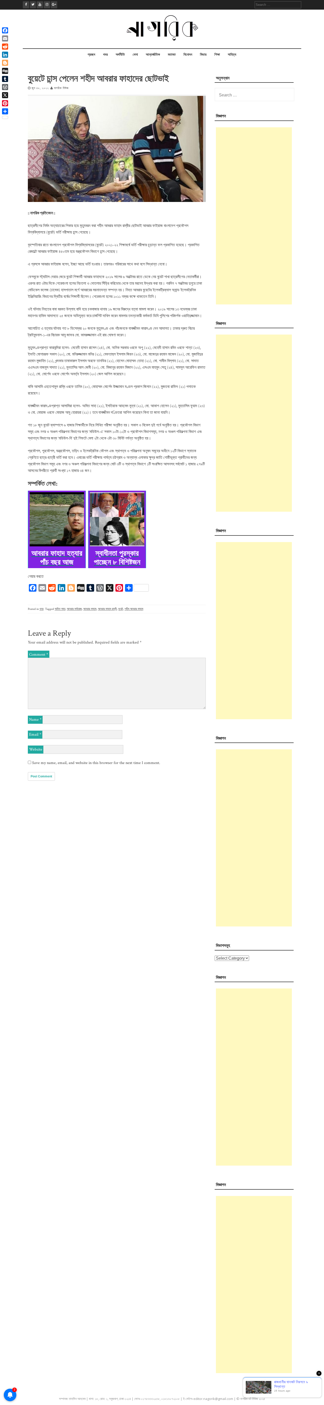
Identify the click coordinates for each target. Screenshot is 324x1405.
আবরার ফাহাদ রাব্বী (107, 609)
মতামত (172, 54)
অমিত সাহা (60, 609)
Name (35, 719)
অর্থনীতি (120, 54)
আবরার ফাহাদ (89, 609)
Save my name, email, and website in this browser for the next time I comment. (96, 763)
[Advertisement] (254, 215)
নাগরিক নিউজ (61, 88)
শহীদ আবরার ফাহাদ (134, 609)
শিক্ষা (217, 54)
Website (35, 749)
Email (35, 734)
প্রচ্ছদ (91, 54)
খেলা (135, 54)
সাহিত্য (232, 54)
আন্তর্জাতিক (153, 54)
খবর (105, 54)
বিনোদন (188, 54)
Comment (38, 654)
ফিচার (203, 54)
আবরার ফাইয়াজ (74, 609)
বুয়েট (120, 609)
